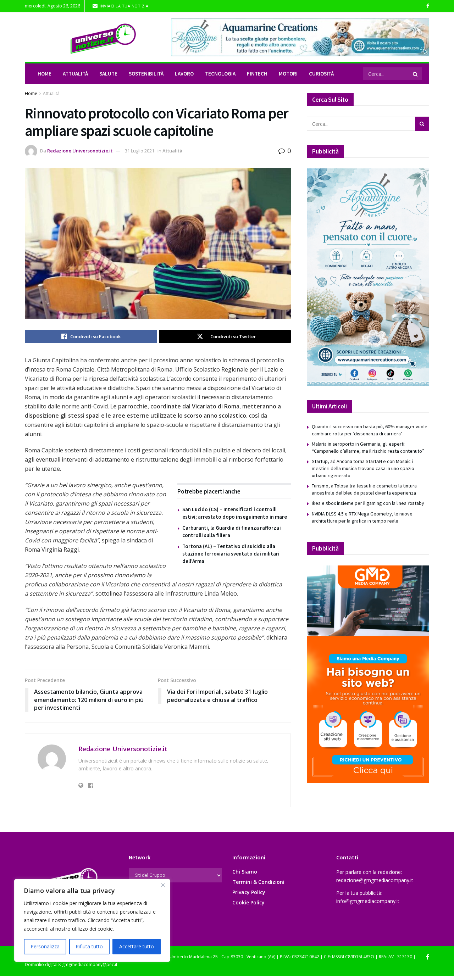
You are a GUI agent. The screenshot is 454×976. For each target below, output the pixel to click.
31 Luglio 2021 (139, 150)
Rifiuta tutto (89, 946)
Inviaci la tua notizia (124, 6)
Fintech (257, 73)
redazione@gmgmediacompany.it (374, 880)
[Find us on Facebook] (427, 6)
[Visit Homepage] (93, 37)
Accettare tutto (136, 946)
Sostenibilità (146, 73)
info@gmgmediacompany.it (367, 901)
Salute (108, 73)
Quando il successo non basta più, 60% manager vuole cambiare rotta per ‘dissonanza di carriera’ (369, 430)
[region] (92, 920)
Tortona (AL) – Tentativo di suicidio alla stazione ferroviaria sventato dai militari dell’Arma (230, 553)
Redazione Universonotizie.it (79, 150)
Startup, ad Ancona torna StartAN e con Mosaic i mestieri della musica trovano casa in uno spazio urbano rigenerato (363, 468)
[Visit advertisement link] (300, 37)
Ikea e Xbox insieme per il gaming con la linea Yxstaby (368, 503)
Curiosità (321, 73)
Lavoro (184, 73)
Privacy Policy (248, 892)
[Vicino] (163, 885)
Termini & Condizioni (258, 882)
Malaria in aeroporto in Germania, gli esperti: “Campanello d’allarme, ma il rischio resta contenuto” (368, 447)
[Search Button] (415, 73)
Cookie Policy (248, 902)
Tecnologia (220, 73)
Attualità (75, 73)
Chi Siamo (244, 871)
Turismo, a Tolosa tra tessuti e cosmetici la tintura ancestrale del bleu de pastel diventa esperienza (364, 489)
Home (44, 73)
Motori (288, 73)
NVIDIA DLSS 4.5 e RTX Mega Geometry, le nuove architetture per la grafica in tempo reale (362, 517)
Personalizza (45, 946)
